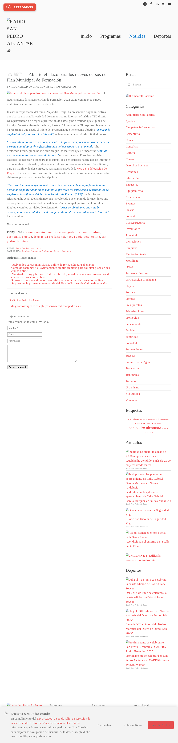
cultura (159, 419)
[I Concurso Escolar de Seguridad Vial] (147, 512)
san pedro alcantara (145, 427)
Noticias (137, 36)
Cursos (57, 251)
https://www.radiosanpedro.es (60, 306)
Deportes (162, 36)
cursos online (91, 232)
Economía (66, 251)
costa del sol (150, 419)
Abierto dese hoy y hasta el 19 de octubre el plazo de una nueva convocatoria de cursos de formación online (60, 275)
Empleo (25, 251)
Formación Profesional (42, 251)
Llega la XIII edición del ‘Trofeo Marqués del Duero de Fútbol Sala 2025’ (147, 629)
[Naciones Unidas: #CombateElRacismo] (140, 95)
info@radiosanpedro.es (24, 306)
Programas (55, 705)
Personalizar (105, 725)
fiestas (137, 424)
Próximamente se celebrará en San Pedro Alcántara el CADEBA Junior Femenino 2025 (147, 660)
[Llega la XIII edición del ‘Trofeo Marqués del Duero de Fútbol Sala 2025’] (147, 615)
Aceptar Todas (161, 725)
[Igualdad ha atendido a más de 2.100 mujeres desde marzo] (147, 453)
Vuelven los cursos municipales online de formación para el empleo (53, 264)
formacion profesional (49, 236)
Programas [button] (110, 36)
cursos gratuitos (69, 232)
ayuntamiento (35, 232)
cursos (51, 232)
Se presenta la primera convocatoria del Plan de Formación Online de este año (59, 283)
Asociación (99, 705)
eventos (165, 419)
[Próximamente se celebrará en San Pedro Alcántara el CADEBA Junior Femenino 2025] (147, 646)
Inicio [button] (86, 36)
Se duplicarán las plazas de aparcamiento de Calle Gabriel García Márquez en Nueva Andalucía (148, 496)
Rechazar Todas (132, 725)
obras (159, 423)
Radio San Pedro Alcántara (29, 248)
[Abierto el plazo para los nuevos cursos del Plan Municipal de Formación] (53, 93)
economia (13, 236)
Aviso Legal (141, 705)
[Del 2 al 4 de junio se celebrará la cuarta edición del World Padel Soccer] (147, 583)
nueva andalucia (78, 236)
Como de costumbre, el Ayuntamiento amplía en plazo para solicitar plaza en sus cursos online (60, 269)
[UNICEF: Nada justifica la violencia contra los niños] (148, 557)
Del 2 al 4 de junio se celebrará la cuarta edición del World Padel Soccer (146, 597)
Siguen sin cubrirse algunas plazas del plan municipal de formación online (57, 280)
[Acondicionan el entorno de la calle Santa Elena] (147, 534)
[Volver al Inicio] (20, 36)
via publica (148, 432)
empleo (27, 236)
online (95, 236)
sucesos (165, 428)
